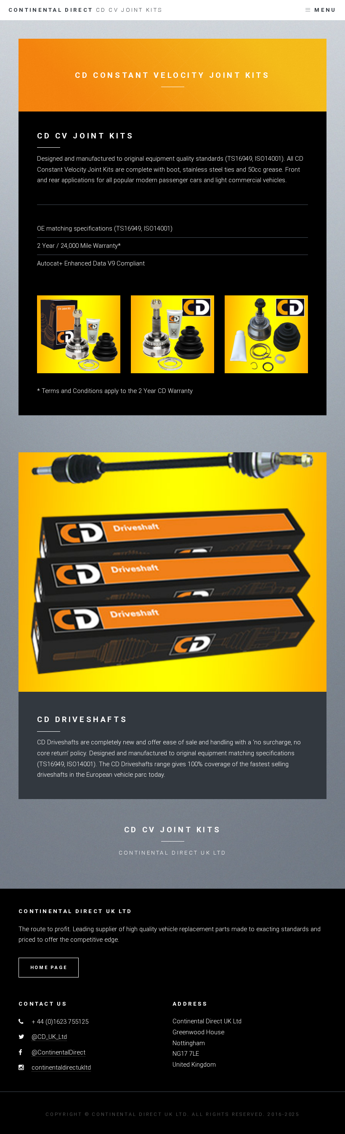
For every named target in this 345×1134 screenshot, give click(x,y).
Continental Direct (85, 10)
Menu (325, 10)
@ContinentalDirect (58, 1052)
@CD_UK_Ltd (49, 1037)
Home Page (48, 967)
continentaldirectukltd (61, 1067)
